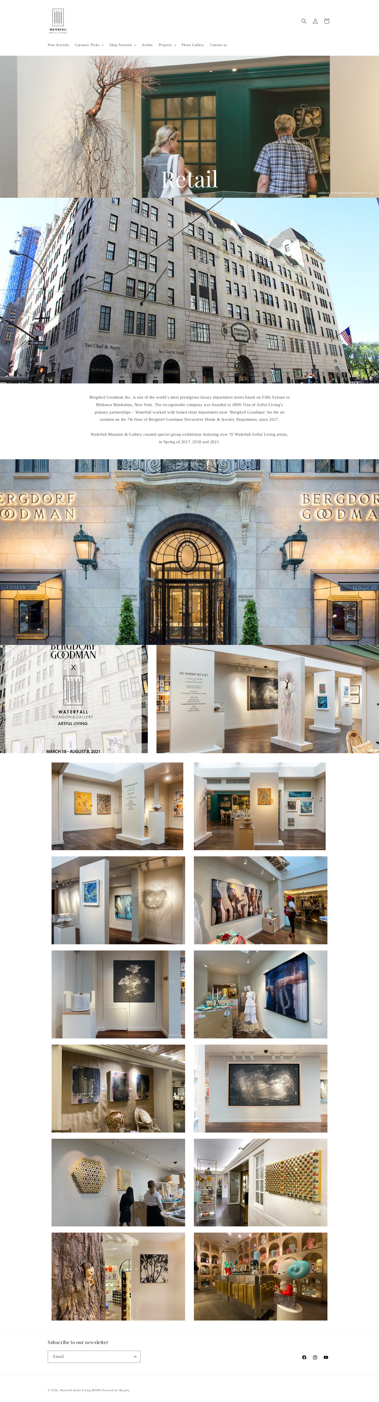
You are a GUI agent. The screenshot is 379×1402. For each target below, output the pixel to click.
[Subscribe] (134, 1357)
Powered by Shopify (116, 1390)
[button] (89, 45)
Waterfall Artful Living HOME (80, 1390)
